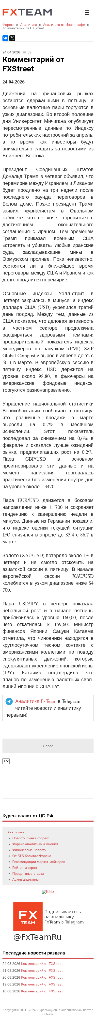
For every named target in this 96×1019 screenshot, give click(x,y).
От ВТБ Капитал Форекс (31, 856)
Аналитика (15, 832)
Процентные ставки (28, 873)
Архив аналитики (26, 879)
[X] (12, 38)
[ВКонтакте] (5, 38)
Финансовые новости (29, 850)
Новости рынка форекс (30, 838)
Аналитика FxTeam (36, 701)
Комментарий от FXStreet (42, 964)
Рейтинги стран (24, 868)
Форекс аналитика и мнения (35, 844)
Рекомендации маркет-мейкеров (38, 862)
